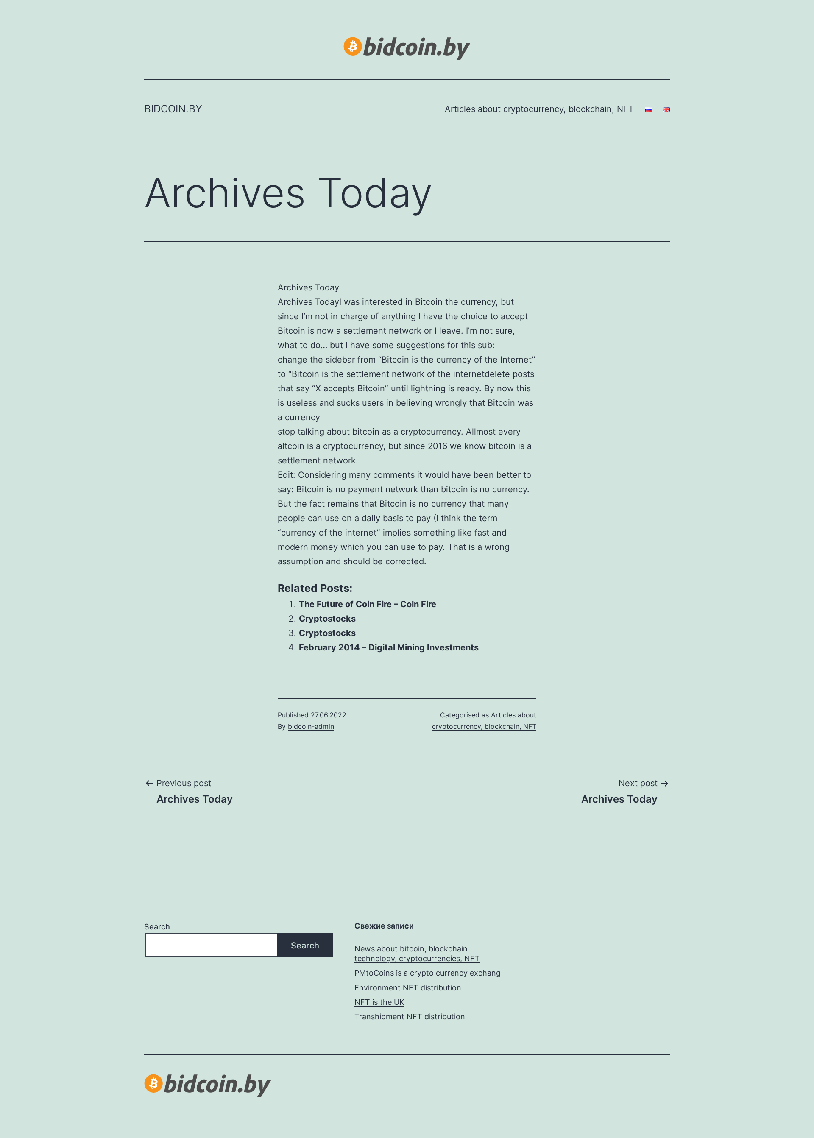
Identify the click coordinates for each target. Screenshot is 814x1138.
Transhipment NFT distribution (409, 1016)
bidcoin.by (173, 109)
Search (157, 926)
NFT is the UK (379, 1002)
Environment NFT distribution (407, 987)
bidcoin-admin (311, 726)
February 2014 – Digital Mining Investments (389, 647)
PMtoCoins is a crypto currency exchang (427, 972)
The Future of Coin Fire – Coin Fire (367, 604)
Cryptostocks (327, 619)
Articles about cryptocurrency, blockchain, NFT (539, 109)
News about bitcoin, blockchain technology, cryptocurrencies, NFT (417, 953)
